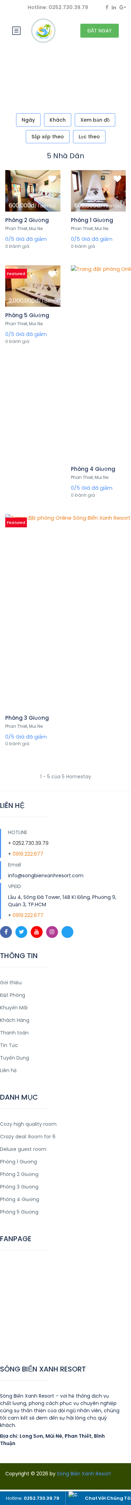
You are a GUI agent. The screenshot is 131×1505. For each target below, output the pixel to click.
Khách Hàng (14, 1020)
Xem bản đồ (95, 119)
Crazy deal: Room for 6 (28, 1136)
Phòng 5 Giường (27, 315)
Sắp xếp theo (47, 136)
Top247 (9, 1342)
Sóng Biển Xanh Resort (84, 1473)
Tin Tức (9, 1045)
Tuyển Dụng (14, 1057)
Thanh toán (14, 1032)
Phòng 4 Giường (93, 469)
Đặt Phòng (12, 995)
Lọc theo (89, 136)
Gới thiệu (11, 982)
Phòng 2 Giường (27, 220)
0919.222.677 (28, 853)
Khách (58, 119)
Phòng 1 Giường (92, 220)
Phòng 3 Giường (27, 717)
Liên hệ (8, 1070)
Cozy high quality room (28, 1124)
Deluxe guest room (23, 1149)
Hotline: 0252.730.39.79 (58, 7)
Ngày (28, 119)
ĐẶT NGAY (99, 30)
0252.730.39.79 (31, 843)
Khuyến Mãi (14, 1007)
